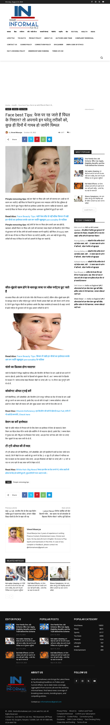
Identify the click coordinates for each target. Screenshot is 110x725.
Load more (88, 210)
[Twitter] (99, 2)
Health (14, 105)
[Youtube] (103, 2)
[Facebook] (92, 2)
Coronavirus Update (58, 579)
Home (7, 105)
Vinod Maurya (16, 132)
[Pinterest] (37, 139)
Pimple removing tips (21, 482)
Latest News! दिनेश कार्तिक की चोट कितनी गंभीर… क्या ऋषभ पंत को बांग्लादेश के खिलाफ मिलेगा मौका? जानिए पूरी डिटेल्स (54, 514)
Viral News (23, 109)
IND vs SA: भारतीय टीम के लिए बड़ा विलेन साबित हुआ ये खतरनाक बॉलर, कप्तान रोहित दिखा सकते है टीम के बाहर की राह (20, 514)
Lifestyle (15, 109)
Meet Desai (78, 299)
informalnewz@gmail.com (51, 701)
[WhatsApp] (43, 139)
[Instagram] (95, 2)
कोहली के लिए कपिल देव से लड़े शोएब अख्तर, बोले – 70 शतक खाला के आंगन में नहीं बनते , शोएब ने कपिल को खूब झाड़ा (89, 243)
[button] (101, 57)
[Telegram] (49, 139)
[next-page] (11, 596)
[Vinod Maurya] (7, 132)
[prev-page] (7, 596)
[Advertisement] (73, 17)
